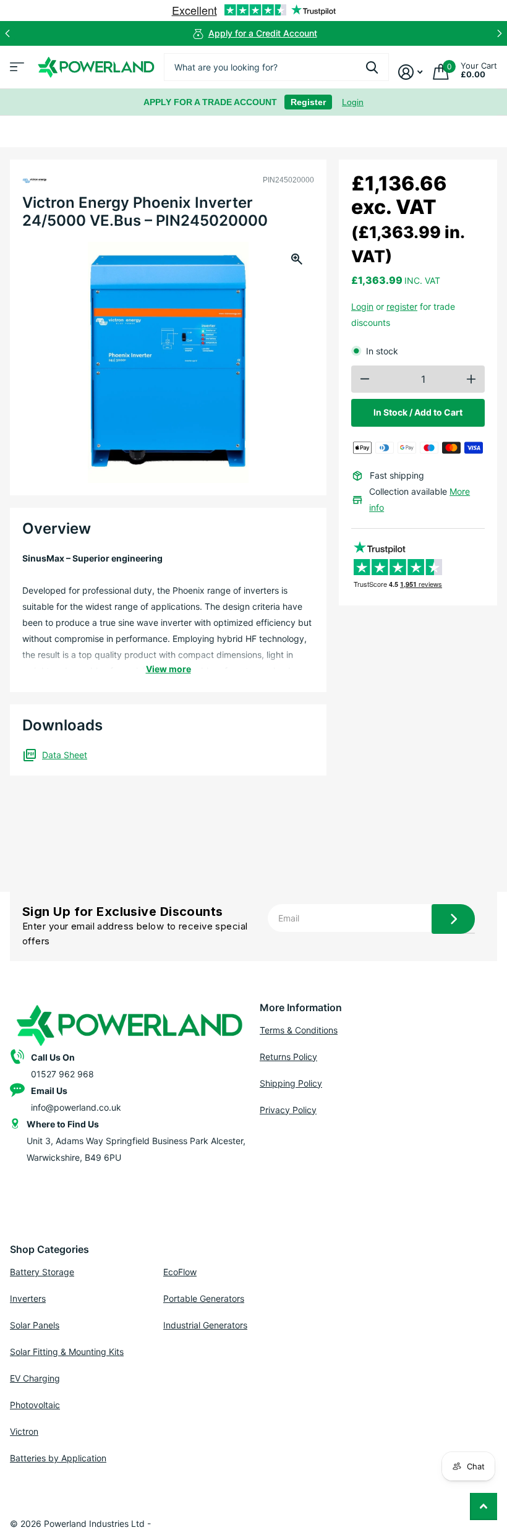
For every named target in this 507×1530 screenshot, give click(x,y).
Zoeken (372, 67)
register (401, 306)
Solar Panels (34, 1325)
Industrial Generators (205, 1325)
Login (353, 102)
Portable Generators (203, 1298)
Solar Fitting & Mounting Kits (67, 1351)
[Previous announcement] (7, 33)
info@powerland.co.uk (76, 1107)
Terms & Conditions (299, 1030)
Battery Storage (42, 1272)
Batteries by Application (58, 1458)
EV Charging (35, 1378)
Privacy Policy (288, 1110)
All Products (15, 70)
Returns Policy (288, 1056)
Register (308, 102)
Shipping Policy (291, 1083)
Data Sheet (64, 755)
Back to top (483, 1506)
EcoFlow (180, 1272)
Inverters (28, 1298)
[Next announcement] (499, 33)
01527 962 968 (62, 1074)
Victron (24, 1431)
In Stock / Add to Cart (417, 412)
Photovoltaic (35, 1405)
